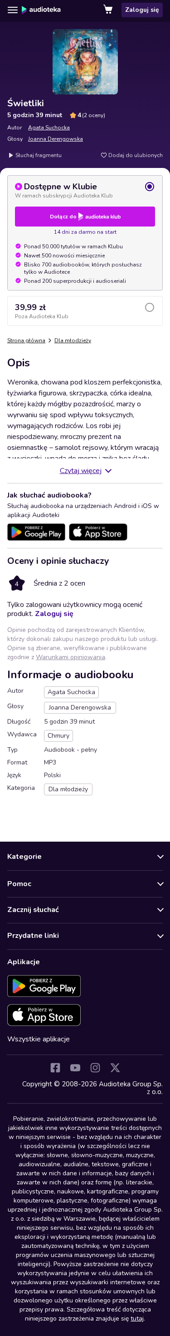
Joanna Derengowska (55, 139)
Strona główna (26, 340)
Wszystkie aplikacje (38, 1039)
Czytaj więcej (81, 471)
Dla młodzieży (72, 340)
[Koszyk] (108, 10)
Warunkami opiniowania (70, 657)
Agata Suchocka (49, 127)
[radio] (85, 190)
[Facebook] (55, 1067)
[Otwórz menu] (12, 10)
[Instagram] (95, 1067)
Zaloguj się (142, 9)
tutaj (137, 1318)
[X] (115, 1067)
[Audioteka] (41, 10)
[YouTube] (75, 1067)
